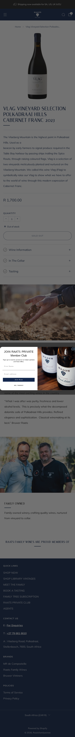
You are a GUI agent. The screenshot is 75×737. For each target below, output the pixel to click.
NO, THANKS (18, 385)
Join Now (19, 379)
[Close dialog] (73, 349)
